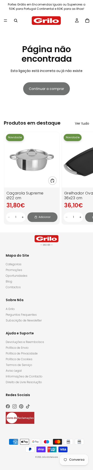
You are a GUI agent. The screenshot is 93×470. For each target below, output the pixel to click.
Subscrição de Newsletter (24, 320)
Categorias (13, 264)
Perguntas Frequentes (21, 315)
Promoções (14, 270)
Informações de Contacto (24, 376)
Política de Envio (17, 348)
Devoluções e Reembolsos (25, 342)
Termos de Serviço (19, 365)
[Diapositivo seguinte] (84, 178)
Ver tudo (82, 123)
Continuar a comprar (46, 88)
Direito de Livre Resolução (24, 382)
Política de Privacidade (22, 353)
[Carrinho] (87, 20)
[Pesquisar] (15, 20)
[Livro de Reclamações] (20, 418)
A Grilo (10, 309)
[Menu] (5, 20)
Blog (9, 281)
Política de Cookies (19, 359)
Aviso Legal (14, 371)
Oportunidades (16, 276)
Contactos (13, 287)
